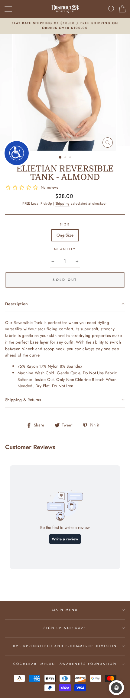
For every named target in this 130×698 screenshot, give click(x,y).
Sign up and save (65, 628)
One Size (65, 235)
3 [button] (70, 157)
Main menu (65, 610)
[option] (65, 26)
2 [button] (65, 157)
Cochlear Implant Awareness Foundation (64, 664)
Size (65, 224)
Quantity (65, 249)
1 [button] (60, 157)
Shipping (62, 203)
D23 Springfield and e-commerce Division (65, 646)
